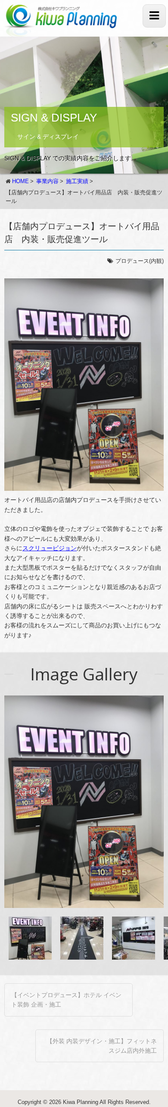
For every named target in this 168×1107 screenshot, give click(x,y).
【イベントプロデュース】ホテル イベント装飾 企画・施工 (66, 1000)
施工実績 (77, 181)
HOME (20, 181)
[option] (84, 801)
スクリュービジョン (49, 548)
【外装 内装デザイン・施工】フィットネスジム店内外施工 (102, 1046)
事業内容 (47, 181)
